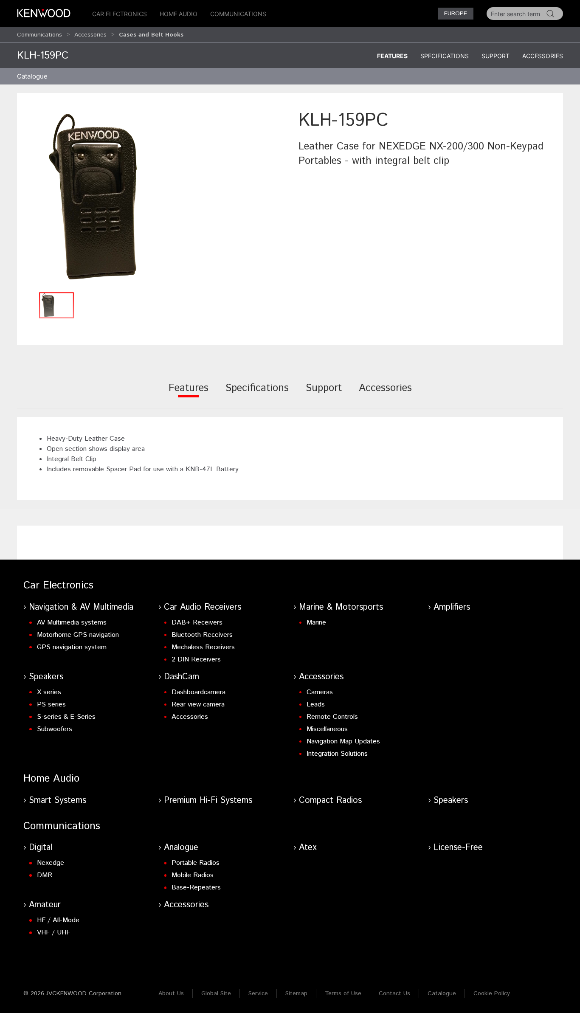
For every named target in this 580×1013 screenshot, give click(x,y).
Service (258, 993)
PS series (51, 704)
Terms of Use (343, 993)
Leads (316, 704)
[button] (153, 198)
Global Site (216, 993)
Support (495, 55)
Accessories (90, 35)
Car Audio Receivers (202, 607)
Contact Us (394, 993)
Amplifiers (452, 607)
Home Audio (178, 13)
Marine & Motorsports (341, 607)
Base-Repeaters (196, 887)
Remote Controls (332, 717)
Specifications (444, 55)
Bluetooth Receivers (202, 635)
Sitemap (296, 993)
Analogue (181, 847)
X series (49, 692)
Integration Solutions (337, 754)
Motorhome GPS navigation (78, 635)
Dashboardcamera (198, 692)
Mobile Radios (193, 875)
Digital (40, 847)
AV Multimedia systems (72, 622)
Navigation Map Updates (343, 741)
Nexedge (50, 863)
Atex (308, 847)
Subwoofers (54, 729)
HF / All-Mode (58, 920)
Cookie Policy (491, 993)
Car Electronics (119, 13)
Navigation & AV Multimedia (81, 607)
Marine (316, 622)
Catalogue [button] (32, 76)
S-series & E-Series (66, 717)
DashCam (181, 677)
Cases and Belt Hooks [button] (151, 35)
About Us (171, 993)
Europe (455, 13)
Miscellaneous (327, 729)
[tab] (188, 393)
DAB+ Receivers (197, 622)
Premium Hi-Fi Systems (208, 800)
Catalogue (442, 993)
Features (392, 55)
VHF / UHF (53, 932)
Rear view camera (198, 704)
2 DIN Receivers (196, 659)
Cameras (320, 692)
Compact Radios (330, 800)
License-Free (458, 847)
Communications (238, 13)
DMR (44, 875)
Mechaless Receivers (203, 647)
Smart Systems (57, 800)
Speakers (46, 677)
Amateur (45, 905)
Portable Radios (196, 863)
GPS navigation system (72, 647)
